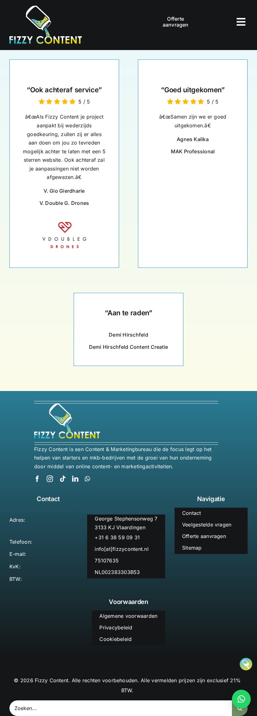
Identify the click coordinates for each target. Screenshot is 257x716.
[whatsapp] (87, 479)
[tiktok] (63, 479)
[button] (241, 699)
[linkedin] (75, 479)
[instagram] (50, 479)
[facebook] (37, 479)
